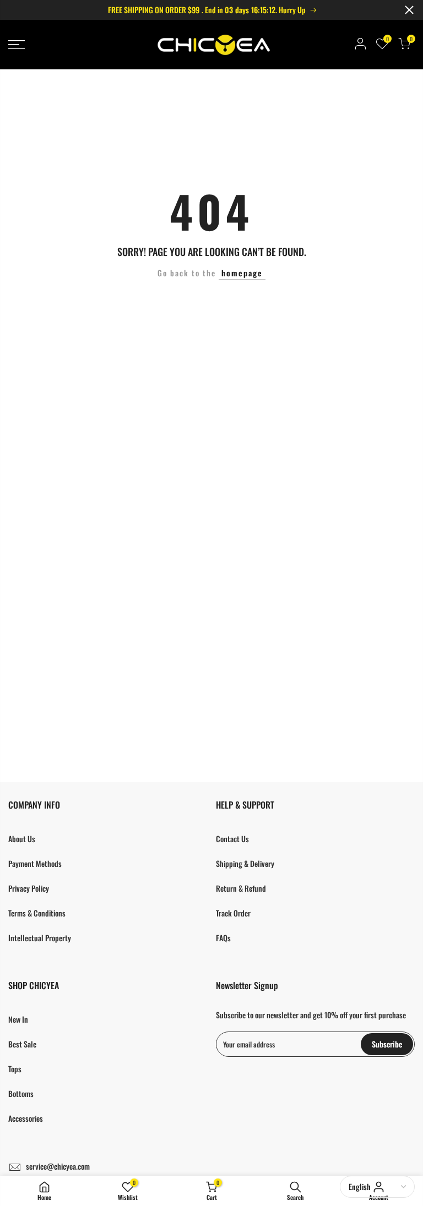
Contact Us (232, 838)
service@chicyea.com (58, 1166)
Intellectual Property (39, 937)
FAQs (223, 937)
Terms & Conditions (37, 913)
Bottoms (21, 1093)
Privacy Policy (28, 888)
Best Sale (22, 1044)
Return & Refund (241, 888)
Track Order (233, 913)
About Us (21, 838)
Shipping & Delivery (245, 863)
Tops (14, 1068)
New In (18, 1019)
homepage (242, 273)
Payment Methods (35, 863)
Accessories (25, 1118)
